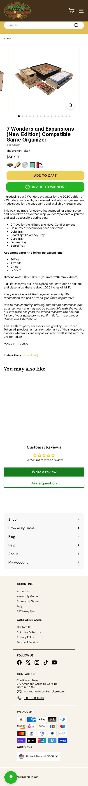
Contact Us (24, 627)
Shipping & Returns (29, 632)
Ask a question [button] (44, 483)
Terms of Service (27, 642)
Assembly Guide (27, 596)
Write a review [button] (44, 472)
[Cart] (71, 10)
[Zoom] (70, 105)
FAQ (19, 606)
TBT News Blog (26, 611)
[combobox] (44, 25)
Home (7, 38)
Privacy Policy (26, 637)
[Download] (30, 355)
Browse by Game (28, 601)
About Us (23, 591)
